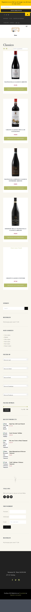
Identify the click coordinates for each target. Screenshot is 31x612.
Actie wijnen (7, 335)
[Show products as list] (6, 48)
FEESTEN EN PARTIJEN (18, 18)
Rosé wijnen (7, 343)
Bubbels (6, 337)
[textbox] (15, 360)
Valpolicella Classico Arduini (15, 82)
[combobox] (15, 359)
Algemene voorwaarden (15, 595)
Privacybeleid (22, 593)
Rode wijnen (7, 341)
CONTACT (12, 22)
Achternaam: (6, 516)
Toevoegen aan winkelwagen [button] (15, 89)
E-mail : (6, 522)
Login (18, 22)
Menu (15, 35)
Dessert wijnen (7, 346)
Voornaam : (6, 511)
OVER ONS (6, 22)
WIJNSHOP (5, 18)
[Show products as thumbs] (4, 48)
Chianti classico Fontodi (15, 278)
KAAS (10, 18)
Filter (7, 410)
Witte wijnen (7, 339)
